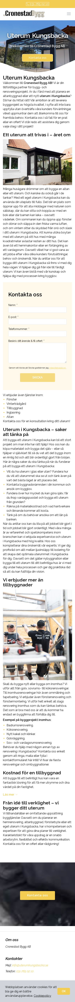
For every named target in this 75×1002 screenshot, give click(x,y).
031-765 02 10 (39, 4)
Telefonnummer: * (18, 329)
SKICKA (37, 377)
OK (64, 991)
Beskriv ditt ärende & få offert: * (26, 340)
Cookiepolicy (42, 995)
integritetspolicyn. (57, 368)
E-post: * (13, 317)
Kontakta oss (37, 57)
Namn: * (12, 305)
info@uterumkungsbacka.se (30, 965)
